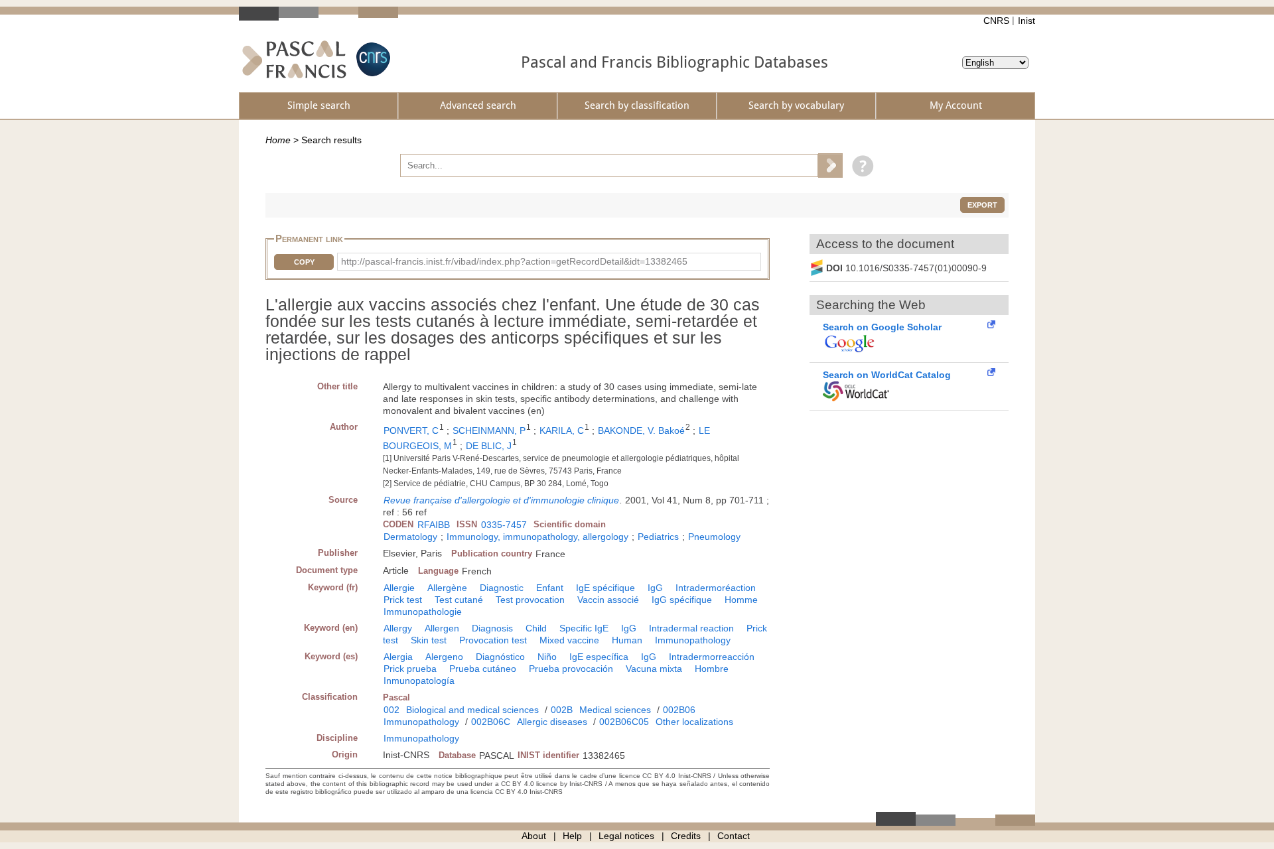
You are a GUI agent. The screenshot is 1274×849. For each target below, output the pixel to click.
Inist (1026, 20)
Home (278, 140)
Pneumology (714, 536)
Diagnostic (502, 587)
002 (391, 709)
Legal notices (626, 835)
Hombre (712, 668)
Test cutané (459, 599)
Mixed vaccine (569, 640)
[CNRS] (371, 59)
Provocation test (493, 640)
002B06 (679, 709)
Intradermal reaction (691, 628)
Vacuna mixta (654, 668)
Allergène (447, 587)
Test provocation (530, 599)
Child (536, 628)
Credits (686, 835)
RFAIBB (433, 524)
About (534, 835)
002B (562, 709)
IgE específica (598, 656)
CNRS (996, 20)
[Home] (294, 59)
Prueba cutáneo (482, 668)
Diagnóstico (500, 656)
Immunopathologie (423, 611)
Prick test (403, 599)
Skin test (429, 640)
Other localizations (694, 721)
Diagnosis (492, 628)
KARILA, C (561, 430)
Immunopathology (693, 640)
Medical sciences (615, 709)
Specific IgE (583, 628)
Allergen (442, 628)
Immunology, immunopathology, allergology (537, 536)
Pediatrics (658, 536)
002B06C (490, 721)
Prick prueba (410, 668)
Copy (304, 262)
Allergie (399, 587)
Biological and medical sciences (472, 709)
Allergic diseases (552, 721)
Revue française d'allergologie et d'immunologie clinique (501, 500)
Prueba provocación (571, 668)
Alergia (398, 656)
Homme (741, 599)
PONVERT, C (411, 430)
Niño (547, 656)
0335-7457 (504, 524)
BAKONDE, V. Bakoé (641, 430)
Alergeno (444, 656)
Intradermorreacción (711, 656)
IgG (655, 587)
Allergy (398, 628)
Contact (733, 835)
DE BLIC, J (489, 445)
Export (982, 205)
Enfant (549, 587)
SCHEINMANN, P (489, 430)
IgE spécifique (605, 587)
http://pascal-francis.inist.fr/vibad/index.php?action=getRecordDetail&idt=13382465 (514, 261)
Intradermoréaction (715, 587)
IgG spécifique (682, 599)
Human (627, 640)
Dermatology (410, 536)
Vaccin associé (608, 599)
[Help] (859, 165)
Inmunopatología (419, 680)
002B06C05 (624, 721)
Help (572, 835)
